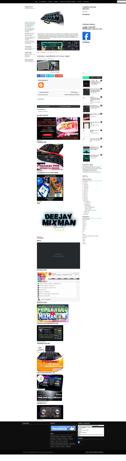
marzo (86, 212)
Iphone (83, 229)
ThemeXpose (50, 452)
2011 (85, 197)
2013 (85, 194)
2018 (85, 187)
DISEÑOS (56, 1)
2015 (85, 191)
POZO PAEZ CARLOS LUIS (34, 452)
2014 (85, 193)
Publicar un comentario (43, 111)
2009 (85, 200)
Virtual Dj (84, 243)
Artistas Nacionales (86, 219)
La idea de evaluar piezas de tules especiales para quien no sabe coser (30, 29)
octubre (86, 204)
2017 (85, 188)
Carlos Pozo (84, 31)
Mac (83, 231)
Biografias (84, 220)
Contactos (95, 452)
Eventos (50, 1)
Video (83, 242)
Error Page (101, 452)
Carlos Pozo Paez (81, 440)
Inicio (36, 1)
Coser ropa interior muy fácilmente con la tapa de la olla (30, 42)
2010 (85, 198)
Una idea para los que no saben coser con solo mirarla (29, 34)
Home (38, 52)
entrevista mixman (88, 208)
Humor (83, 228)
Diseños (84, 225)
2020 (85, 184)
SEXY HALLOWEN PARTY (90, 207)
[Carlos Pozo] (86, 39)
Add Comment (51, 58)
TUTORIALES (43, 1)
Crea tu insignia (84, 40)
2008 (85, 214)
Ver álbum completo (54, 72)
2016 (85, 190)
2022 (85, 181)
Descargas (86, 1)
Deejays (80, 1)
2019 (85, 186)
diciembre (87, 201)
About (91, 452)
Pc (83, 233)
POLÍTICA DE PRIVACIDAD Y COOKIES (68, 1)
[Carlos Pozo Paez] (79, 442)
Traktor (83, 240)
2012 (85, 195)
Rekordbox (84, 237)
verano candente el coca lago (90, 210)
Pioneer (83, 234)
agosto (86, 211)
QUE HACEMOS (88, 205)
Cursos (83, 222)
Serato (83, 239)
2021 (85, 183)
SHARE (42, 75)
